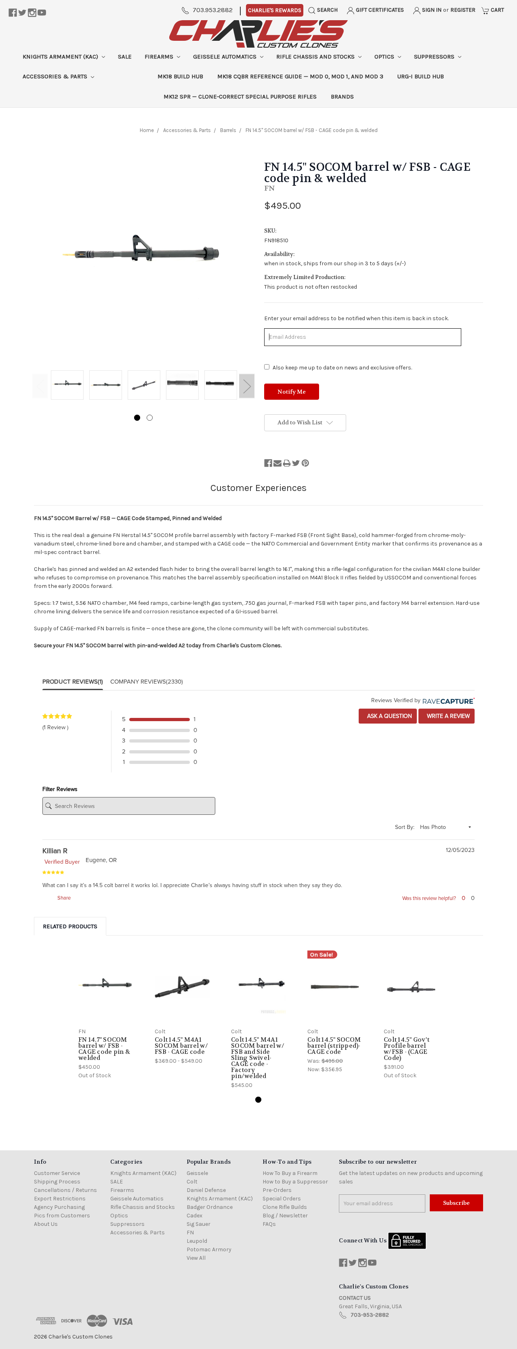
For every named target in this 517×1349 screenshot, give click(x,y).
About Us (46, 1224)
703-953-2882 (370, 1314)
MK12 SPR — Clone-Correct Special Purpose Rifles (240, 96)
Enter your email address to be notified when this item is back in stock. (356, 318)
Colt (192, 1181)
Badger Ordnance (210, 1207)
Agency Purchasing (59, 1207)
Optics (385, 56)
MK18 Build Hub (180, 76)
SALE (125, 56)
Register (462, 9)
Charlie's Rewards (274, 10)
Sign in (431, 9)
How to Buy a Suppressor (295, 1181)
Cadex (194, 1215)
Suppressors (435, 56)
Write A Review (447, 716)
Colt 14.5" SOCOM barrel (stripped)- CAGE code (334, 1046)
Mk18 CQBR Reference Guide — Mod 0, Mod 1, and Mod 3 (300, 76)
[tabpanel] (67, 385)
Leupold (197, 1241)
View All (196, 1258)
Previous (40, 385)
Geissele (197, 1173)
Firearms (160, 56)
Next (247, 385)
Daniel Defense (206, 1190)
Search (327, 9)
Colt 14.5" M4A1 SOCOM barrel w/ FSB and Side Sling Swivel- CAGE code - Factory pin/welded (257, 1058)
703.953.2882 (213, 10)
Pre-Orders (277, 1190)
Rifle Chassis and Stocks (316, 56)
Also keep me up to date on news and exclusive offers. (342, 367)
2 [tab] (150, 418)
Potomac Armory (209, 1249)
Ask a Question (389, 716)
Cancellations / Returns (65, 1190)
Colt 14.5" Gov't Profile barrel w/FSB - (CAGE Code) (406, 1049)
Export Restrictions (60, 1198)
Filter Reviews (60, 789)
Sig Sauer (198, 1224)
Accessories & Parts (56, 76)
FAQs (269, 1224)
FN (190, 1232)
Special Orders (282, 1198)
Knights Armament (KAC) (61, 56)
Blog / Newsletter (285, 1215)
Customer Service (57, 1173)
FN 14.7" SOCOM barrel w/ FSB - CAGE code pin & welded (104, 1049)
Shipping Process (57, 1181)
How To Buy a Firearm (290, 1173)
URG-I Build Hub (420, 76)
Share (63, 898)
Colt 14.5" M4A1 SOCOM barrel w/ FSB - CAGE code (181, 1046)
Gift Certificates (379, 9)
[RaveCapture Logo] (447, 700)
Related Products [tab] (70, 926)
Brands (342, 96)
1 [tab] (137, 418)
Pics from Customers (62, 1215)
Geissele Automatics (225, 56)
